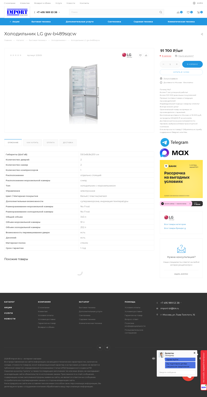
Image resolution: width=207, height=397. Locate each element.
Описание (13, 143)
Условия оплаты (46, 315)
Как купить (32, 143)
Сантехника (84, 315)
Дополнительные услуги (90, 311)
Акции (8, 307)
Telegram (107, 348)
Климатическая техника (90, 323)
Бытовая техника (87, 307)
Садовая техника (87, 319)
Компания (44, 302)
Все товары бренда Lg (175, 228)
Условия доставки (46, 319)
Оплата (51, 143)
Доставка (68, 143)
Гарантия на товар (47, 323)
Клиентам (42, 311)
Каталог (9, 302)
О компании (43, 307)
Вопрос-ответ (131, 319)
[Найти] (160, 12)
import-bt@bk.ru (170, 308)
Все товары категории (175, 224)
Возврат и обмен (46, 327)
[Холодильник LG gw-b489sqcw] (84, 93)
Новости (9, 319)
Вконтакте (100, 348)
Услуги (8, 313)
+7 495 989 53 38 (47, 12)
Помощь (130, 302)
